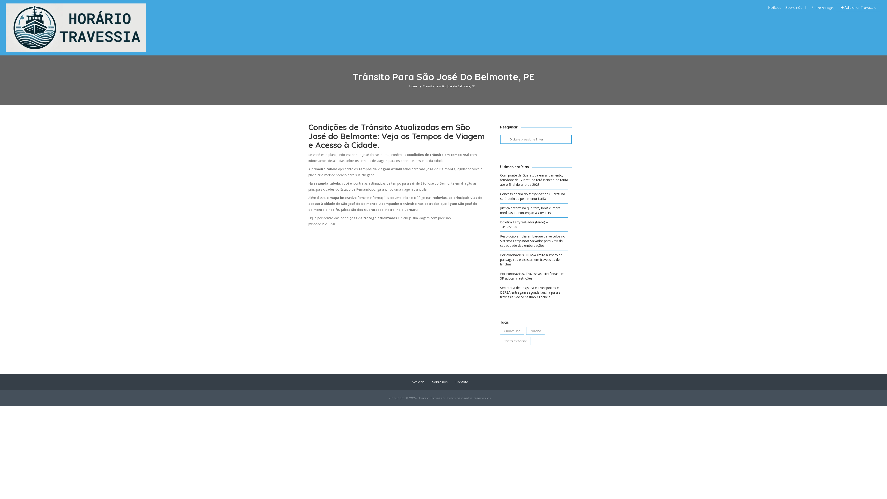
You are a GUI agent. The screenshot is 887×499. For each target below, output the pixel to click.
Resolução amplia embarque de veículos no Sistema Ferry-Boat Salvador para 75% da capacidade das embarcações (532, 241)
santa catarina (515, 341)
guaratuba (512, 331)
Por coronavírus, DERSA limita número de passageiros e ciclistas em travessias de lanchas (531, 259)
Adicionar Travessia (860, 7)
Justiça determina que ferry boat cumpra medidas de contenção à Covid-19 (530, 210)
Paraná (535, 331)
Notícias (774, 7)
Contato (462, 382)
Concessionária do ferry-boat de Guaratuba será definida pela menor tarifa (532, 196)
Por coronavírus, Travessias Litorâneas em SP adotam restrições (532, 275)
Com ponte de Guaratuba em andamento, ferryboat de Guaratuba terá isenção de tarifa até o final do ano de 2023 (534, 180)
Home (413, 86)
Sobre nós (793, 7)
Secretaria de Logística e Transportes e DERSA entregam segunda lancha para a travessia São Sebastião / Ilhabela (530, 292)
